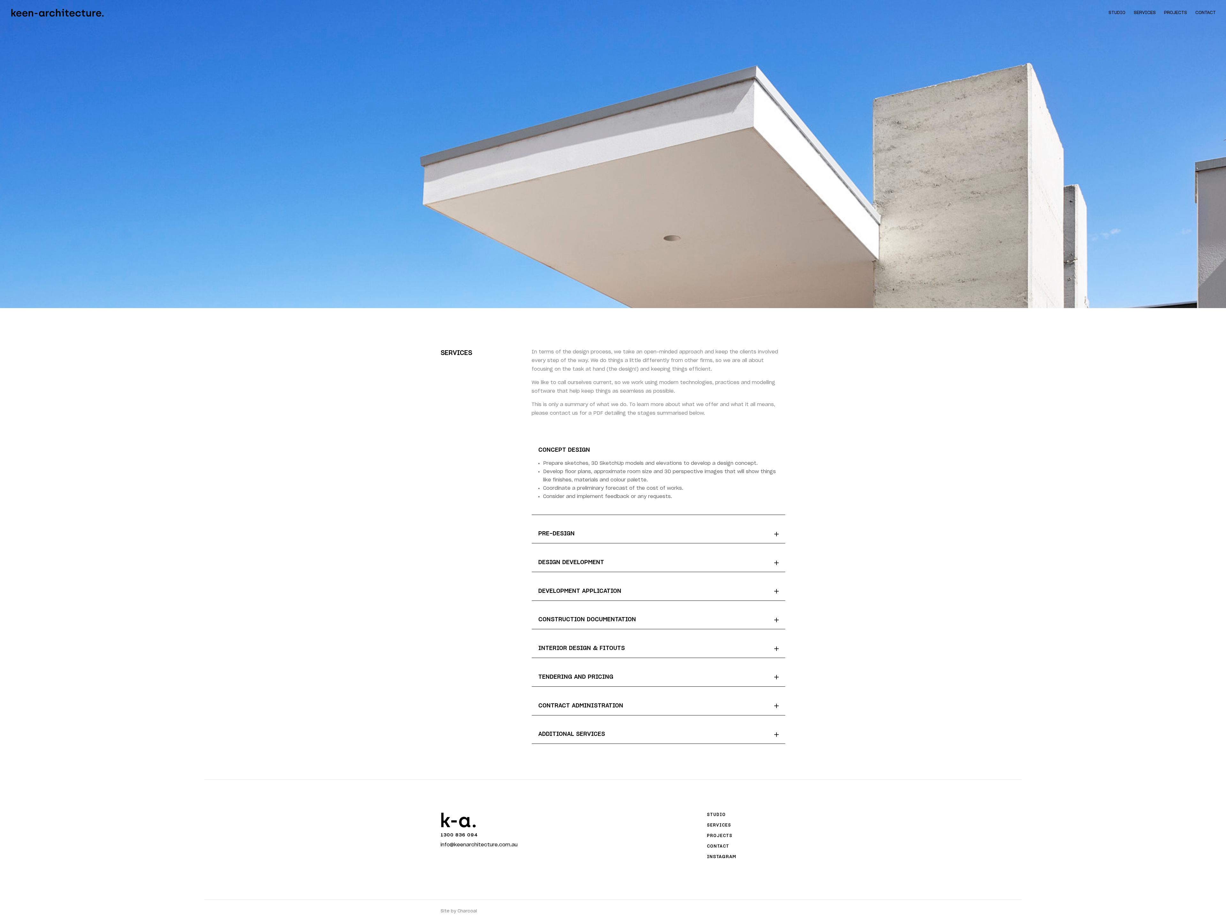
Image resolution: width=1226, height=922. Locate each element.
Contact (1205, 13)
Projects (1175, 13)
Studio (1117, 13)
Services (1145, 13)
